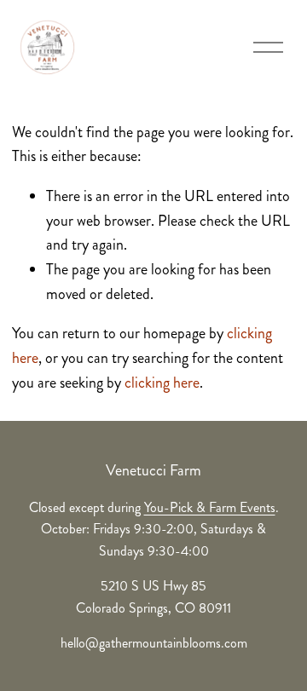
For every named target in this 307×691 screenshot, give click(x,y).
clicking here (162, 382)
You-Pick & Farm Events (209, 507)
